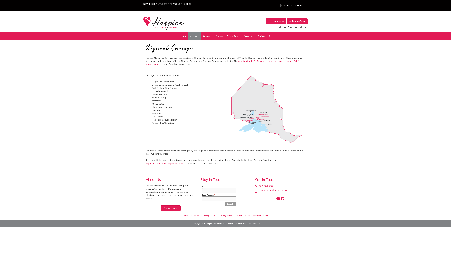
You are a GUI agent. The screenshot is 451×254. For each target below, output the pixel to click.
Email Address (208, 195)
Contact (261, 36)
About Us (193, 36)
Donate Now (277, 21)
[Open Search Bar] (269, 36)
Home (183, 36)
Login (247, 215)
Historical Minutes (260, 215)
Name (204, 187)
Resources (248, 36)
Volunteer (219, 36)
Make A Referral (297, 21)
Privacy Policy (226, 215)
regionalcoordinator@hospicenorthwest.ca (166, 163)
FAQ (214, 215)
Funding (206, 215)
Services (206, 36)
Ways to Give (232, 36)
